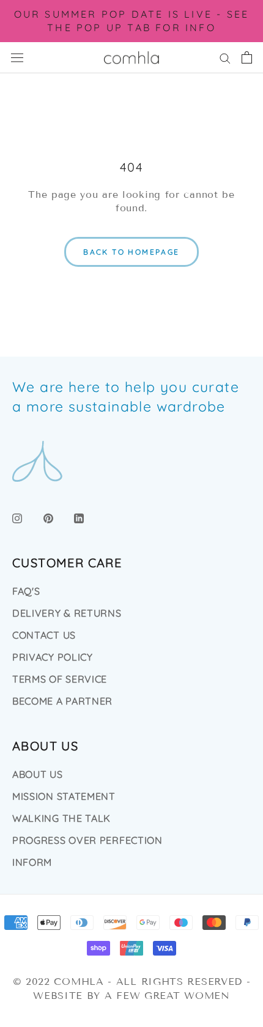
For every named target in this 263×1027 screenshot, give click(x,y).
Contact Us (44, 635)
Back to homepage (131, 251)
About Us (37, 774)
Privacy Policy (52, 657)
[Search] (225, 57)
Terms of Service (59, 679)
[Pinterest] (48, 517)
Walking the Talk (61, 818)
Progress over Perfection (87, 840)
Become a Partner (62, 701)
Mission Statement (64, 796)
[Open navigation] (17, 58)
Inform (32, 862)
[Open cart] (247, 57)
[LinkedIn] (79, 517)
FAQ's (26, 591)
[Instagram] (17, 517)
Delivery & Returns (67, 613)
